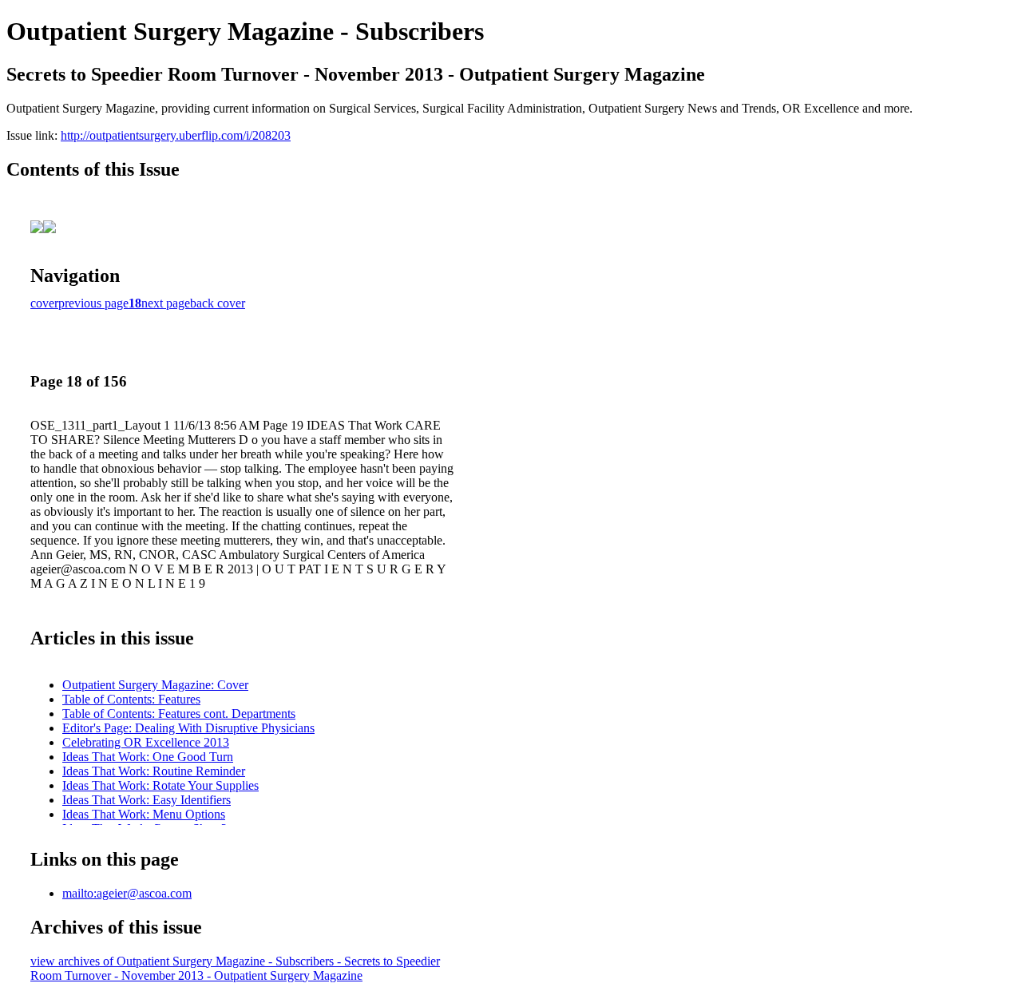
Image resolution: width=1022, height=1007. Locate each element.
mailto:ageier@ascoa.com (127, 893)
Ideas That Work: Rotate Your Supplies (160, 785)
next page (165, 303)
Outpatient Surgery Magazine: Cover (155, 685)
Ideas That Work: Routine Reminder (153, 771)
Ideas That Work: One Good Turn (147, 756)
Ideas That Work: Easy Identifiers (146, 800)
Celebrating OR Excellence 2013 (145, 742)
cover (44, 303)
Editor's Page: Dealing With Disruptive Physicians (188, 728)
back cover (217, 303)
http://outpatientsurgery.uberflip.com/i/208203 (176, 135)
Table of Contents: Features (131, 699)
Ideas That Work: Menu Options (143, 814)
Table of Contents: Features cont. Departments (178, 713)
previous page (93, 303)
